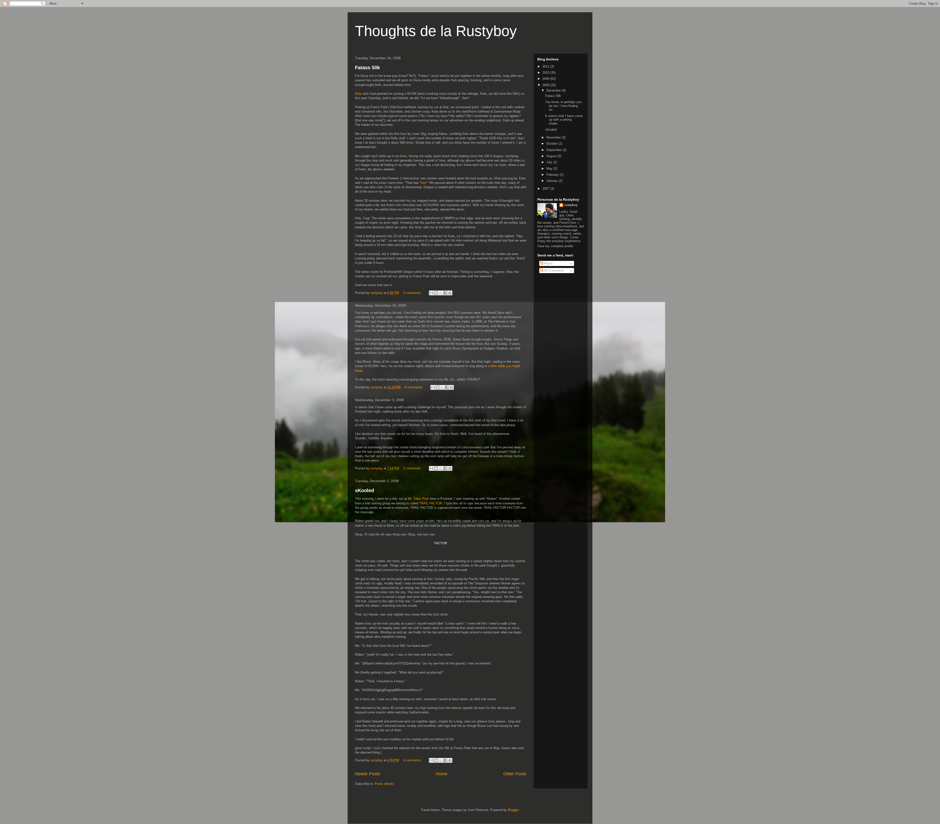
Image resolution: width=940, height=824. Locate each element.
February (553, 174)
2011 (546, 66)
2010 (546, 72)
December (554, 90)
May (549, 168)
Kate (358, 93)
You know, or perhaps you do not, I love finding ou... (563, 105)
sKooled (364, 490)
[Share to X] (440, 292)
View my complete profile (555, 246)
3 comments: (413, 293)
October (552, 143)
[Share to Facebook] (445, 292)
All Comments (553, 270)
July (549, 162)
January (552, 181)
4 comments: (414, 387)
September (554, 150)
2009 (546, 79)
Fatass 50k (367, 67)
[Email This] (431, 292)
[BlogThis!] (436, 292)
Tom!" (424, 183)
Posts (547, 263)
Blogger (513, 810)
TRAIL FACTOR (430, 503)
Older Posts (514, 773)
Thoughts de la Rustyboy (436, 31)
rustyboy (570, 205)
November (554, 137)
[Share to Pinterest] (449, 292)
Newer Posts (367, 773)
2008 (546, 85)
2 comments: (413, 468)
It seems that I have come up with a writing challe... (564, 119)
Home (441, 773)
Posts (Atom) (384, 784)
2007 (546, 188)
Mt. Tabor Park (418, 498)
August (551, 156)
